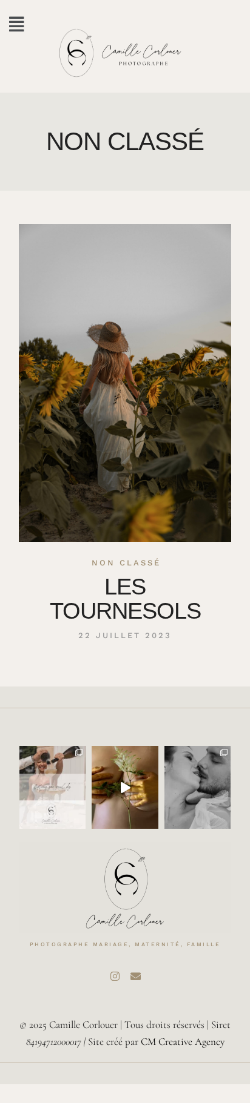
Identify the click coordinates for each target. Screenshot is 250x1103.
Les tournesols (125, 599)
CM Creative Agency (183, 1041)
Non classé (126, 563)
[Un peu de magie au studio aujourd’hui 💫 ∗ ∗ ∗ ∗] (125, 787)
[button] (16, 24)
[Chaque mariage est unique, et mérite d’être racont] (52, 787)
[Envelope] (135, 976)
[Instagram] (114, 976)
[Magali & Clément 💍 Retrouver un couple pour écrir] (197, 787)
